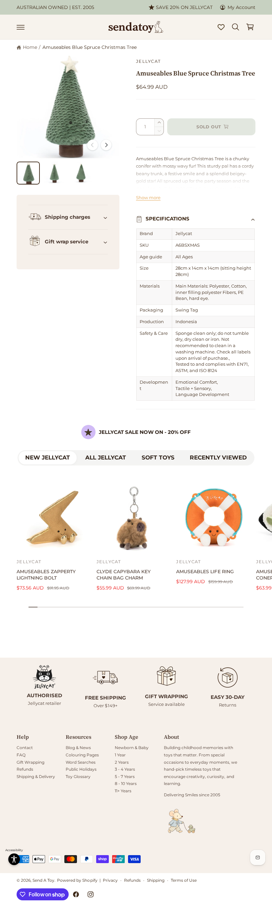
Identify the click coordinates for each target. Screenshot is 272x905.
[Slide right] (106, 145)
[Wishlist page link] (221, 27)
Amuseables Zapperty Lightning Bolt (46, 575)
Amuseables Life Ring (205, 571)
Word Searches (81, 762)
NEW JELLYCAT (47, 457)
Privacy (110, 880)
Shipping (156, 880)
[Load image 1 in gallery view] (28, 173)
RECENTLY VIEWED (218, 457)
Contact (25, 747)
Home (30, 47)
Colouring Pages (82, 754)
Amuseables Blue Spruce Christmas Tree (89, 47)
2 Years (122, 762)
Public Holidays (81, 769)
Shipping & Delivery (36, 776)
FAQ (21, 754)
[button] (20, 27)
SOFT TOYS (158, 457)
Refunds (25, 769)
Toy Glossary (78, 776)
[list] (136, 687)
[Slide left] (92, 145)
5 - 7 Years (125, 776)
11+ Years (123, 790)
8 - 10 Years (126, 783)
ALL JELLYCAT (105, 457)
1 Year (120, 754)
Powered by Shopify (77, 880)
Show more (148, 197)
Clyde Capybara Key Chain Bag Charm (124, 575)
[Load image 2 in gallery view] (54, 173)
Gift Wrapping (30, 762)
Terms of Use (184, 880)
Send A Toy (43, 880)
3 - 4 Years (125, 769)
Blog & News (78, 747)
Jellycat (148, 61)
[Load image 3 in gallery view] (81, 173)
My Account (241, 7)
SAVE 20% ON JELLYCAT (184, 7)
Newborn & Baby (132, 747)
